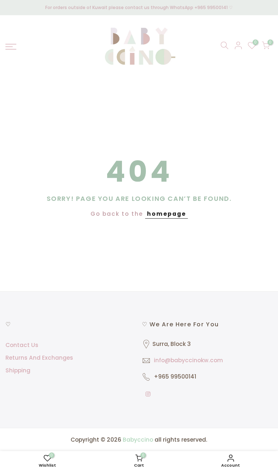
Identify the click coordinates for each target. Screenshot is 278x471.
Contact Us (21, 345)
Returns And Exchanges (39, 357)
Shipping (17, 370)
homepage (166, 214)
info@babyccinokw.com (188, 360)
